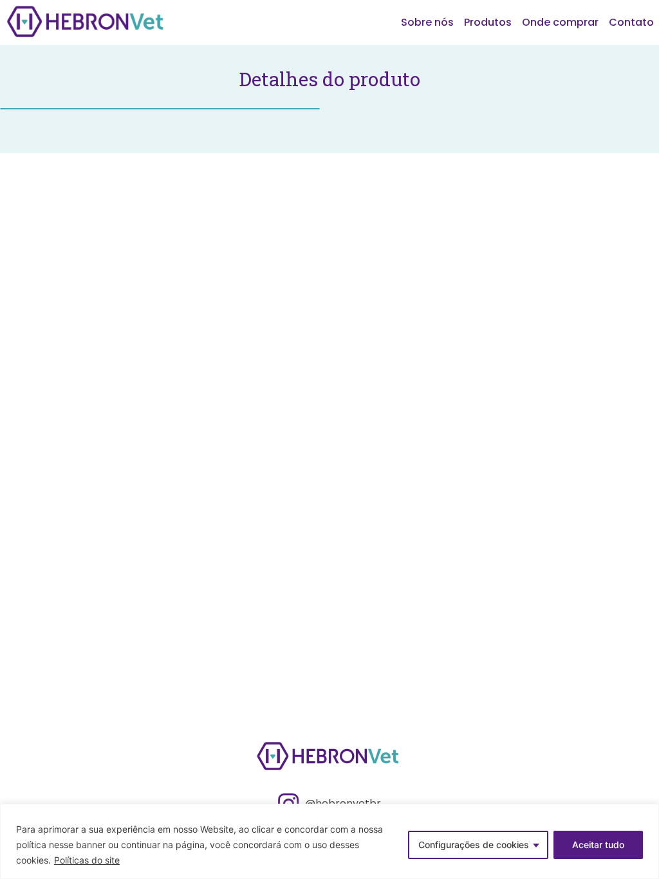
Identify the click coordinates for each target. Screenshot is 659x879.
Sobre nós (427, 22)
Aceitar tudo (598, 844)
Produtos (488, 22)
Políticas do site (87, 860)
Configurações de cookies (473, 844)
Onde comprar (560, 22)
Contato (631, 22)
